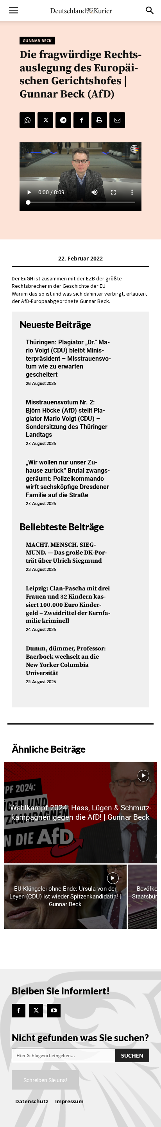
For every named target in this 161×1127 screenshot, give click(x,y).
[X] (45, 120)
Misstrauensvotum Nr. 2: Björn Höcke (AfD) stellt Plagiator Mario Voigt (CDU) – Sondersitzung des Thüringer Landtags (66, 418)
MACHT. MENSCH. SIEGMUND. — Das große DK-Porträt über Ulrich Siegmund (66, 553)
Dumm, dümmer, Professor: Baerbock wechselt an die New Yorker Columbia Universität (66, 661)
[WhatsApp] (27, 120)
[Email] (117, 120)
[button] (13, 10)
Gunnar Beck (37, 40)
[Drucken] (99, 120)
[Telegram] (63, 120)
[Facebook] (81, 120)
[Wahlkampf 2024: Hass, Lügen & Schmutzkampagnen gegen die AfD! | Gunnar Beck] (80, 812)
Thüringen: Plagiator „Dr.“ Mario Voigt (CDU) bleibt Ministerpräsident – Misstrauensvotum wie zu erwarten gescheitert (68, 358)
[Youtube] (54, 1010)
